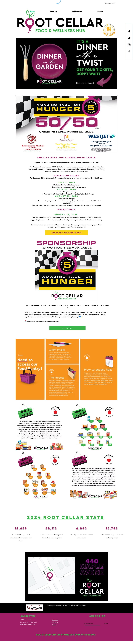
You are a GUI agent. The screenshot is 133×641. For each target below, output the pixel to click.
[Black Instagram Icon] (129, 45)
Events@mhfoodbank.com (49, 321)
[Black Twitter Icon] (129, 38)
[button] (100, 11)
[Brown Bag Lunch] (129, 51)
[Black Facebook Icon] (129, 31)
